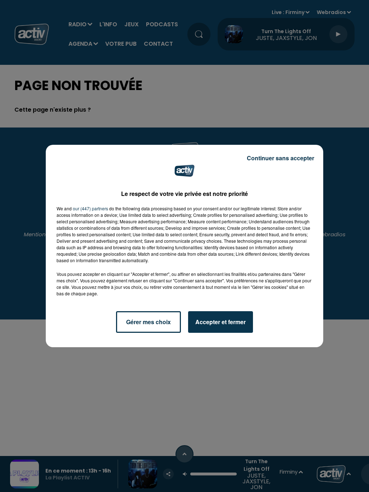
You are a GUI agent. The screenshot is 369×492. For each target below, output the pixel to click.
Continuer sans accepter (280, 158)
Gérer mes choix (148, 322)
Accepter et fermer (220, 322)
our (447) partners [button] (90, 208)
